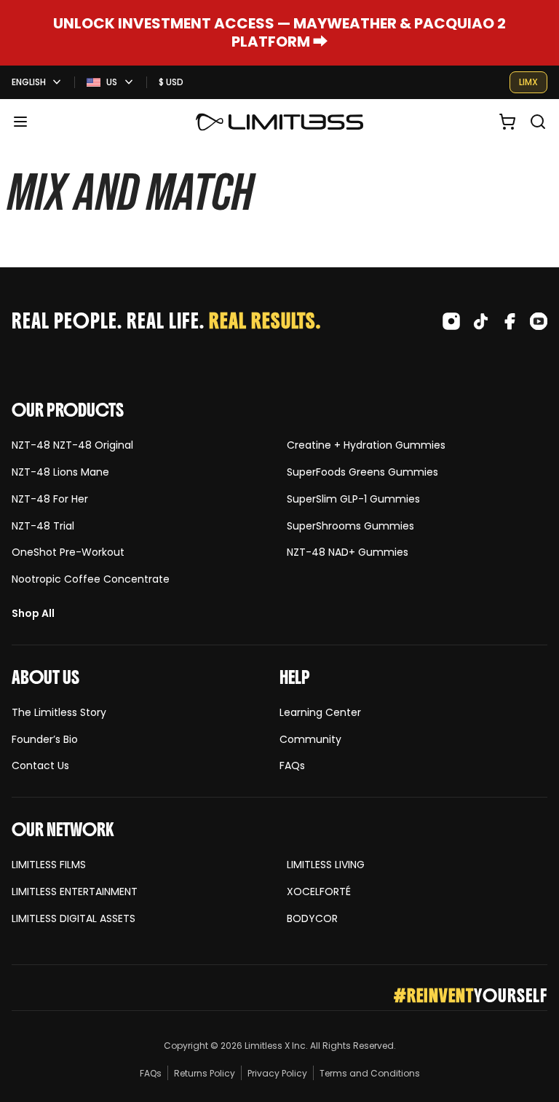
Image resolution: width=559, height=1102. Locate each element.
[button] (20, 121)
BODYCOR (312, 919)
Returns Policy (204, 1073)
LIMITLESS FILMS (49, 865)
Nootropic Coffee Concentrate (91, 579)
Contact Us (40, 766)
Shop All (33, 613)
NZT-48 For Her (50, 499)
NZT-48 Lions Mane (60, 472)
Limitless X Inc (275, 1045)
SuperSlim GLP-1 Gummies (353, 499)
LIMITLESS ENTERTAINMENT (75, 892)
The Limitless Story (59, 713)
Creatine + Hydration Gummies (366, 445)
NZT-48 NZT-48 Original (72, 445)
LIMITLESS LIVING (326, 865)
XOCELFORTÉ (319, 892)
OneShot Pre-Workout (68, 552)
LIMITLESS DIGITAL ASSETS (73, 919)
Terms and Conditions (370, 1073)
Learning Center (320, 713)
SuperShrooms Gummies (350, 526)
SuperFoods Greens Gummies (362, 472)
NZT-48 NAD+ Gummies (347, 552)
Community (310, 739)
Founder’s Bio (45, 739)
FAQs (292, 766)
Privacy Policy (277, 1073)
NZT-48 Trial (43, 526)
